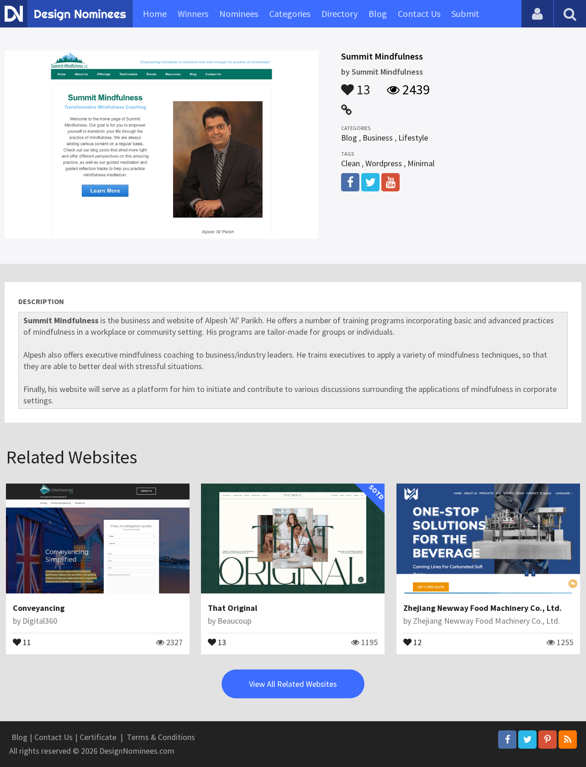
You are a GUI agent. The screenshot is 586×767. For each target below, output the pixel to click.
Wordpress (383, 163)
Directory (339, 13)
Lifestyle (413, 137)
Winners (193, 13)
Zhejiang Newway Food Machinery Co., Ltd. (482, 608)
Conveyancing (39, 608)
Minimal (420, 163)
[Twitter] (527, 739)
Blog (378, 13)
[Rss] (568, 739)
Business (378, 137)
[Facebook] (507, 739)
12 (417, 641)
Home (155, 13)
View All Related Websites (293, 684)
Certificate (98, 737)
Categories (289, 13)
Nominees (238, 13)
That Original (232, 608)
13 (362, 85)
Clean (350, 163)
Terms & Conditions (161, 737)
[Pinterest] (547, 739)
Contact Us (419, 13)
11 (26, 641)
